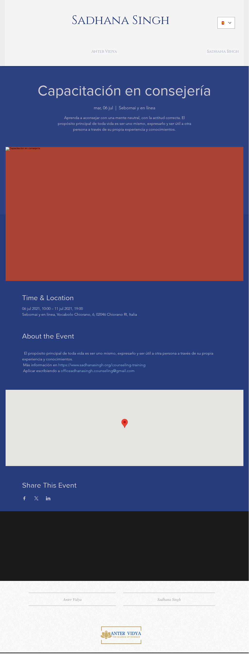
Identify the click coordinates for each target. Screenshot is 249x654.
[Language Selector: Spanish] (226, 23)
